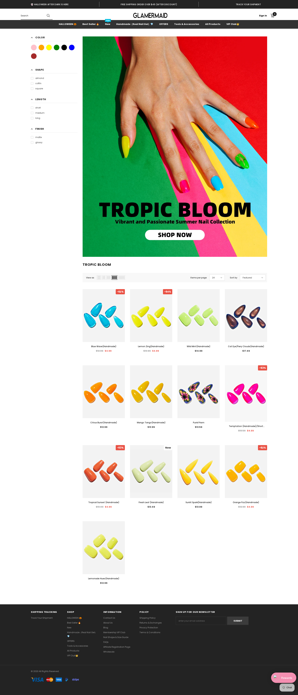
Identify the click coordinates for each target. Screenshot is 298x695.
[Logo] (150, 15)
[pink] (34, 47)
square (39, 88)
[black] (64, 47)
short (38, 107)
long (37, 118)
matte (38, 137)
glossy (38, 142)
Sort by (233, 277)
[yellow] (49, 47)
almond (39, 78)
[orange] (41, 47)
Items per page (198, 277)
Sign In (263, 15)
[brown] (34, 56)
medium (39, 112)
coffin (38, 83)
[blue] (72, 47)
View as (90, 277)
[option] (49, 4)
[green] (56, 47)
